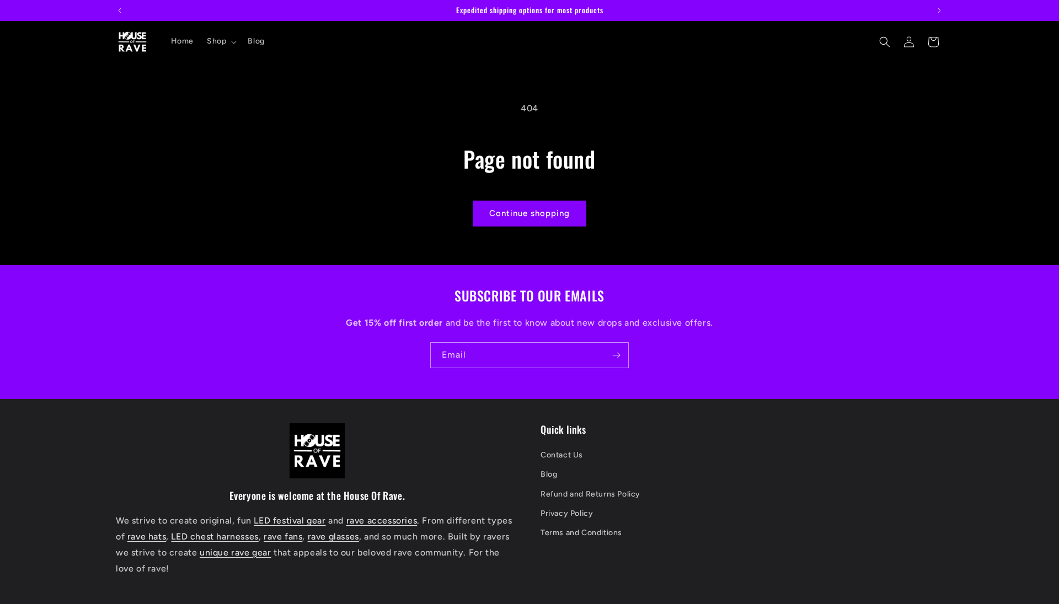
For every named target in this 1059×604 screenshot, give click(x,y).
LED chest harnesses (214, 536)
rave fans (283, 536)
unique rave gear (235, 552)
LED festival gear (289, 520)
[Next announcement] (939, 10)
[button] (220, 41)
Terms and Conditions (581, 532)
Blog (549, 474)
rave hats (146, 536)
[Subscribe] (616, 355)
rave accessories (382, 520)
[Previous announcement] (120, 10)
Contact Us (562, 455)
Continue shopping (529, 213)
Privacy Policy (567, 513)
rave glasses (333, 536)
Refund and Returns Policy (590, 494)
